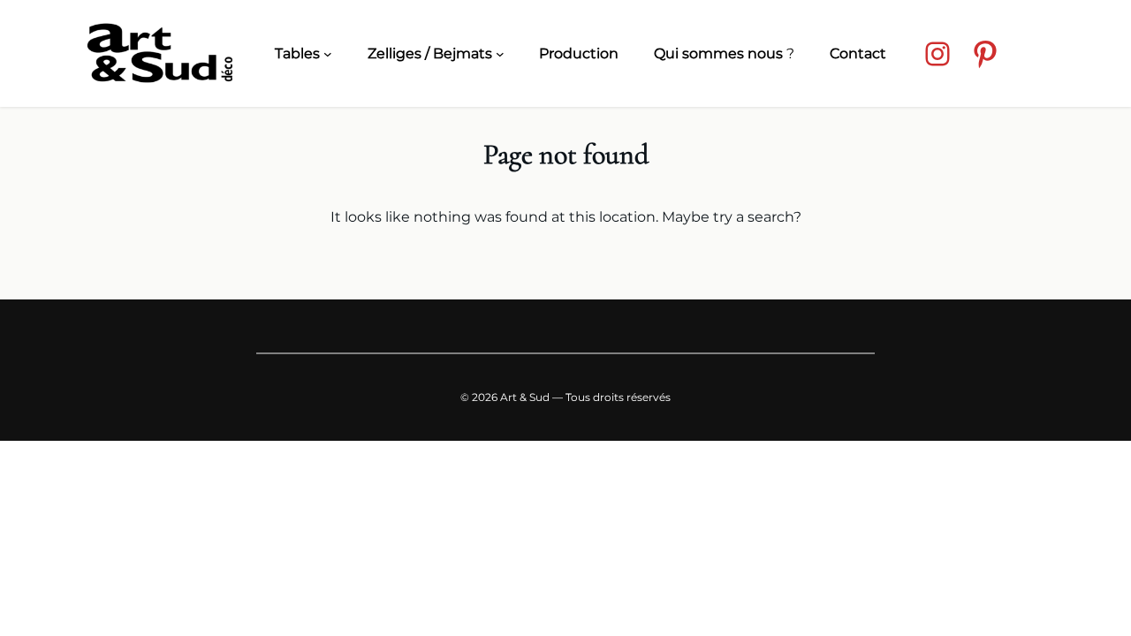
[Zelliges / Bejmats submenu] (500, 53)
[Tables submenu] (327, 53)
